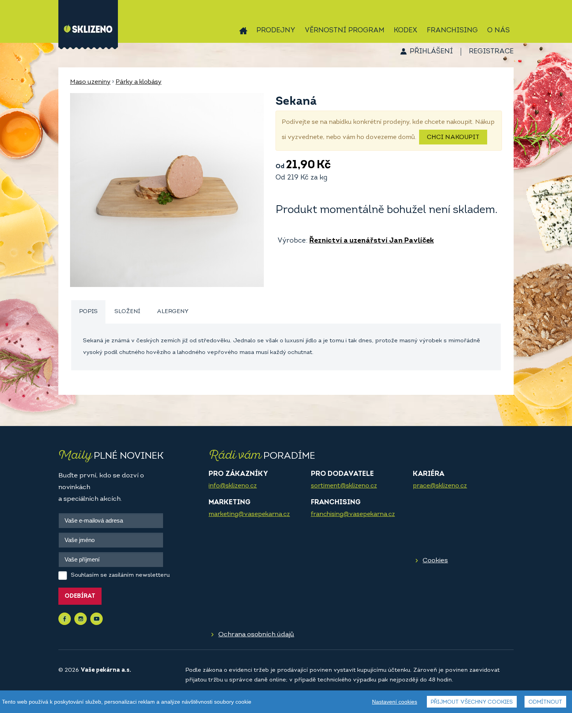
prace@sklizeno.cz (440, 486)
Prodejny (275, 30)
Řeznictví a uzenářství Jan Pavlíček (371, 241)
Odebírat (80, 596)
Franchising (452, 30)
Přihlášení (431, 51)
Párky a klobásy (138, 82)
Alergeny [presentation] (173, 312)
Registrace (491, 51)
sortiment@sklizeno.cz (344, 486)
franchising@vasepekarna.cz (353, 514)
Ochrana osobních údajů (256, 634)
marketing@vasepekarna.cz (249, 514)
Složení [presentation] (127, 312)
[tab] (88, 312)
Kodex (406, 30)
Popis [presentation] (88, 312)
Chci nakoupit (453, 137)
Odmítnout (545, 702)
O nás (498, 30)
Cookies (435, 560)
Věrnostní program (344, 30)
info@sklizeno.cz (233, 486)
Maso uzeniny (90, 82)
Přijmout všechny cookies (472, 702)
